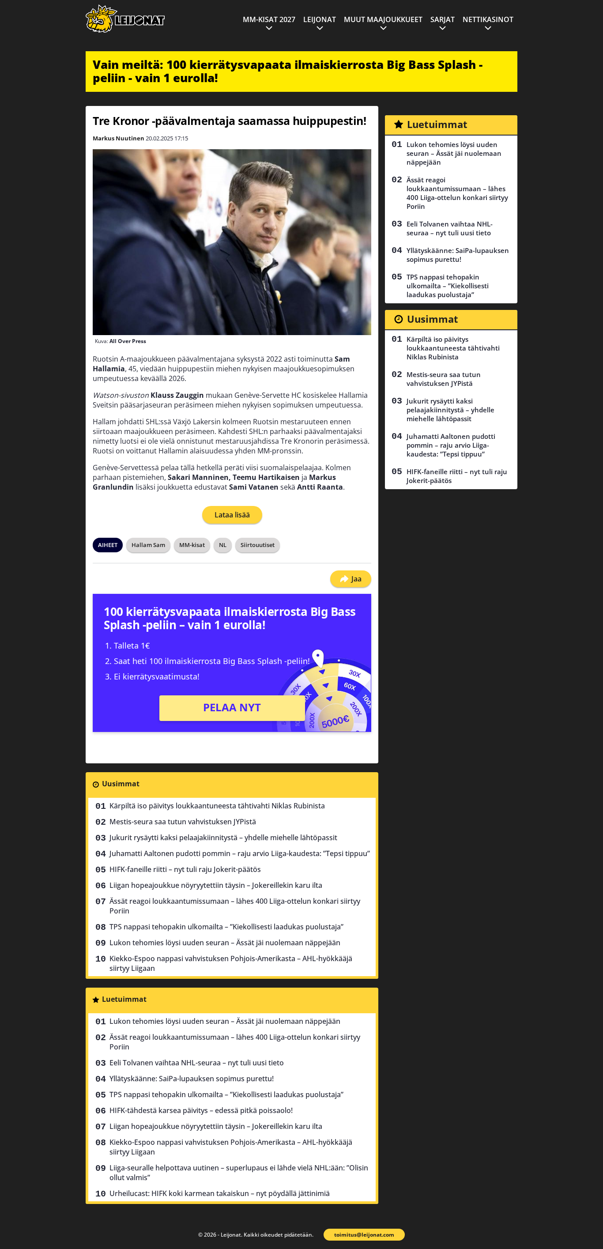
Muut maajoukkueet (383, 19)
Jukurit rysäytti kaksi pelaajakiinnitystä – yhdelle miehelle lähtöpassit (223, 837)
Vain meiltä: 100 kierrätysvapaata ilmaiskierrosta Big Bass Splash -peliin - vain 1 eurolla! (287, 71)
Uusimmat (120, 784)
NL (222, 545)
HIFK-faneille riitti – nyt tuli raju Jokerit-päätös (185, 869)
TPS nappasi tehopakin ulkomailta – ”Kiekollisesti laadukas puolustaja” (226, 927)
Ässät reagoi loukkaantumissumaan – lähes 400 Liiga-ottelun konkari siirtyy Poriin (234, 906)
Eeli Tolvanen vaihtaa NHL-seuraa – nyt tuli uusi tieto (196, 1063)
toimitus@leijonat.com (364, 1234)
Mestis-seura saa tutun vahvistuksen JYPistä (182, 821)
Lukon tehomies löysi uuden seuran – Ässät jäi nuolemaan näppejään (224, 942)
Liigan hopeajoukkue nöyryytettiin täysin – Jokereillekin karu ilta (215, 885)
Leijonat (319, 19)
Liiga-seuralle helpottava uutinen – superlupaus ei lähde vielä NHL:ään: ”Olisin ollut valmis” (238, 1172)
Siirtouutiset (258, 545)
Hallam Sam (148, 545)
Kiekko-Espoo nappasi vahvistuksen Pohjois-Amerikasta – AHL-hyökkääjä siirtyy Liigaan (230, 963)
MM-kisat (192, 545)
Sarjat (442, 19)
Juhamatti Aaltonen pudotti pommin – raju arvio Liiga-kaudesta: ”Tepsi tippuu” (239, 853)
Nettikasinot (488, 19)
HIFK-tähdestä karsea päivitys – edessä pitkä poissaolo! (201, 1110)
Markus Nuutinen (118, 138)
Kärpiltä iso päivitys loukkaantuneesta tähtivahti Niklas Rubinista (217, 806)
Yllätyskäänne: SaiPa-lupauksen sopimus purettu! (191, 1078)
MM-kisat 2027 (269, 19)
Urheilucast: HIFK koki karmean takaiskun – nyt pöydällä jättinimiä (219, 1193)
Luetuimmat (124, 999)
